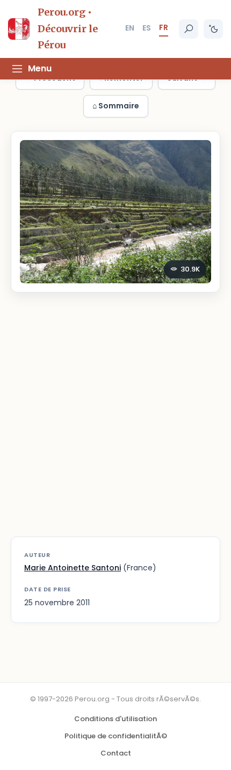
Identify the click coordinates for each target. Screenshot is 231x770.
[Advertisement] (115, 421)
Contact (115, 753)
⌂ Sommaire (115, 105)
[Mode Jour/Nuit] (213, 29)
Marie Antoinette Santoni (72, 567)
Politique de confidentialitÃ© (115, 736)
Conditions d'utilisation (115, 719)
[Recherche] (188, 29)
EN (129, 28)
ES (146, 28)
